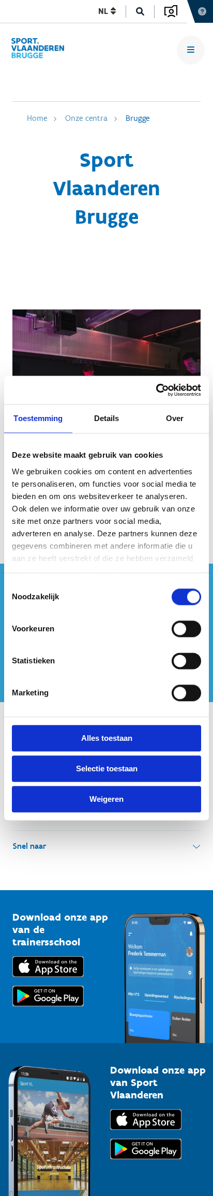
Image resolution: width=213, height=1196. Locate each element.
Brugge (137, 118)
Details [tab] (106, 418)
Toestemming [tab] (38, 418)
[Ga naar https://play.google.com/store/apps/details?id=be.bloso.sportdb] (145, 1162)
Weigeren (106, 799)
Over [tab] (175, 418)
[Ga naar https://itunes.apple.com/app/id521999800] (145, 1132)
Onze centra (86, 118)
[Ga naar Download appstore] (48, 979)
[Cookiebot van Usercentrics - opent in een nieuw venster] (156, 390)
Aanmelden (171, 11)
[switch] (186, 628)
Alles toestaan (106, 738)
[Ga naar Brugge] (42, 50)
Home (37, 118)
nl (104, 11)
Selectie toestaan (107, 768)
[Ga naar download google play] (48, 1009)
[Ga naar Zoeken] (140, 11)
